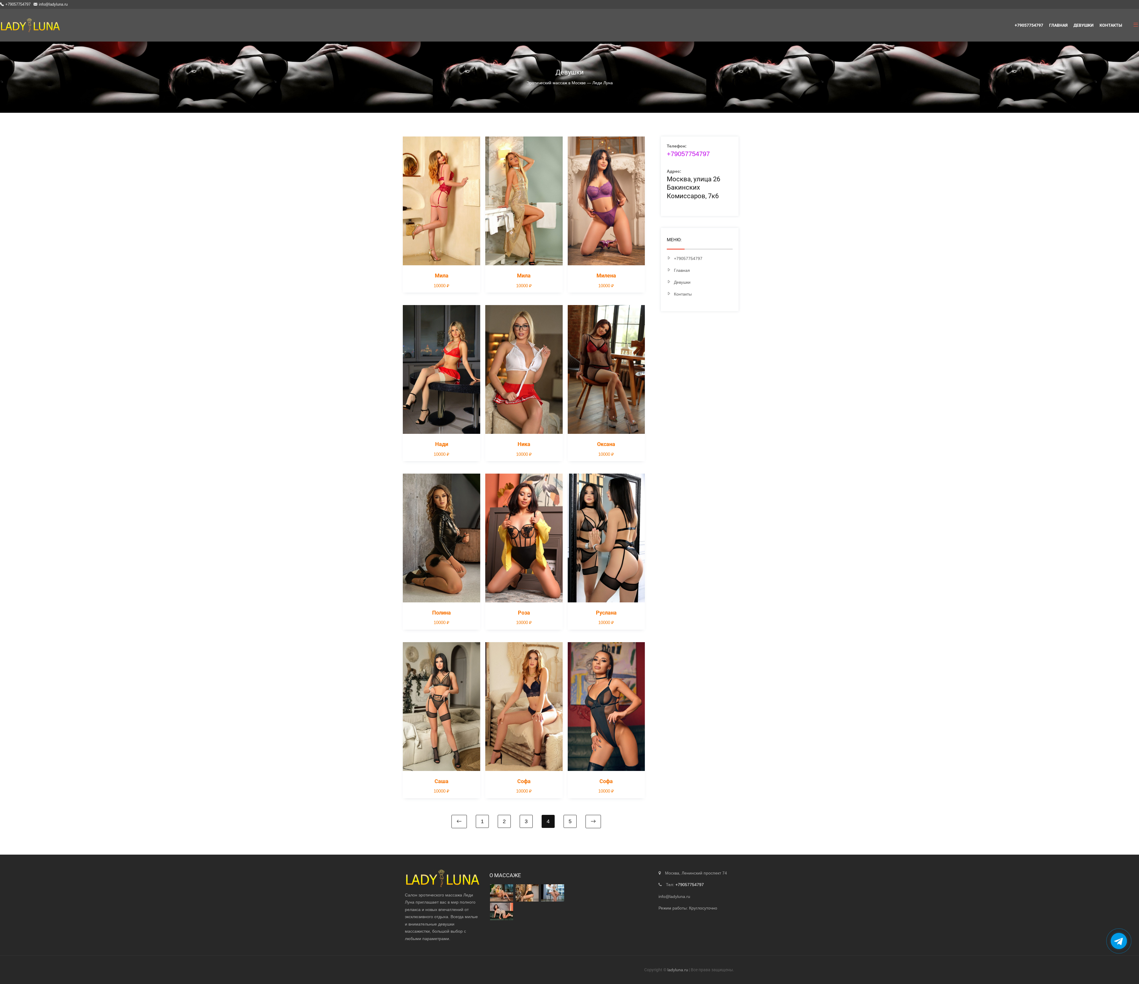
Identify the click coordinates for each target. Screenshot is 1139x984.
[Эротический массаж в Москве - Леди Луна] (30, 25)
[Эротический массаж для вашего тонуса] (552, 893)
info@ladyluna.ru (53, 4)
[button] (1133, 25)
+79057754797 (18, 4)
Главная (1058, 25)
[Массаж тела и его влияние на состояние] (501, 911)
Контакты (1111, 25)
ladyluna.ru (677, 969)
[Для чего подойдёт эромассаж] (501, 893)
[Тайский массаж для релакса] (527, 893)
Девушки (1083, 25)
